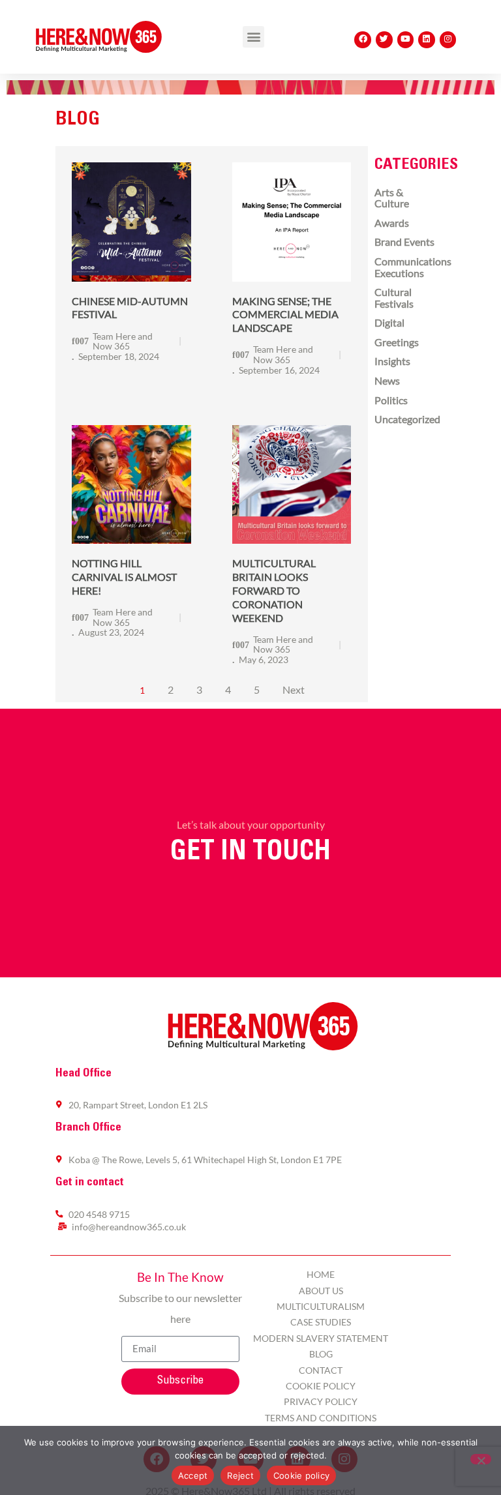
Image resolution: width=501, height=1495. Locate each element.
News (387, 380)
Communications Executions (412, 267)
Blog (321, 1353)
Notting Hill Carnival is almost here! (124, 577)
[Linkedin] (426, 39)
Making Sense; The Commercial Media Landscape (285, 314)
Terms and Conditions (320, 1417)
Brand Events (404, 241)
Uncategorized (407, 419)
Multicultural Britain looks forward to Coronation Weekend (274, 590)
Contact (320, 1370)
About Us (321, 1290)
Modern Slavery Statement (320, 1338)
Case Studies (320, 1321)
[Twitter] (384, 39)
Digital (389, 322)
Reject (240, 1475)
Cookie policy (301, 1475)
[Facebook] (362, 39)
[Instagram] (448, 39)
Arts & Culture (391, 198)
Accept (193, 1475)
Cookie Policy (321, 1385)
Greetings (396, 342)
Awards (391, 222)
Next (293, 689)
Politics (391, 400)
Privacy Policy (320, 1401)
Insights (392, 361)
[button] (253, 37)
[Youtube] (405, 39)
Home (321, 1274)
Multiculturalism (321, 1306)
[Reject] (480, 1459)
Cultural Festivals (394, 298)
